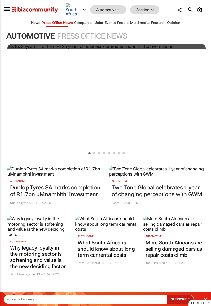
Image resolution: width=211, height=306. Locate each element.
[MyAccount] (201, 10)
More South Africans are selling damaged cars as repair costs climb (174, 248)
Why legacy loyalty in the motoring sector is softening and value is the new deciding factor (38, 257)
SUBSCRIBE (180, 299)
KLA (40, 274)
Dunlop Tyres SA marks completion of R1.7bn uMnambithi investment (55, 190)
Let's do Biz (200, 303)
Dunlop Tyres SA (21, 203)
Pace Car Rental (89, 263)
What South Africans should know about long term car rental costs (106, 248)
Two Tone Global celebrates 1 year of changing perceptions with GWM (157, 190)
